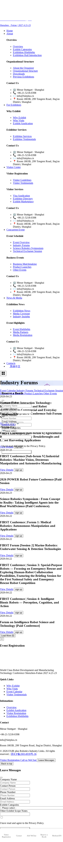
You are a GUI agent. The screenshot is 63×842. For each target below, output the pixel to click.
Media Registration (22, 335)
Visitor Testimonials (23, 183)
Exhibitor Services (22, 136)
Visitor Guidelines (22, 180)
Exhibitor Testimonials (24, 139)
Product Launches (22, 267)
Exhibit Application (23, 123)
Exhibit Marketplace (23, 201)
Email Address (7, 798)
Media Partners (20, 332)
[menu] (3, 373)
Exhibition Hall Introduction (27, 55)
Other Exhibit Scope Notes (13, 810)
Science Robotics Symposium (28, 248)
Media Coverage (21, 313)
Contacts (10, 363)
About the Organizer (23, 68)
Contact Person (8, 785)
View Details (6, 469)
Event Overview (21, 242)
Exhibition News (21, 310)
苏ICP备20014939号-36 (24, 754)
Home (9, 30)
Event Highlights (21, 329)
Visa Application (21, 195)
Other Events (19, 269)
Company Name (8, 779)
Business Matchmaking (25, 264)
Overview (18, 46)
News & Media (14, 297)
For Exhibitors (13, 104)
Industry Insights (21, 316)
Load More (7, 635)
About (9, 33)
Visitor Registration (16, 713)
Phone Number (8, 792)
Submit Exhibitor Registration (16, 452)
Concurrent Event (15, 229)
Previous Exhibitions (23, 76)
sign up (18, 470)
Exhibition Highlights (24, 52)
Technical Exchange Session (27, 251)
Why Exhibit (19, 117)
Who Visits (18, 120)
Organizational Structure (25, 70)
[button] (32, 427)
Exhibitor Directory (23, 198)
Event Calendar (14, 691)
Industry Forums (21, 245)
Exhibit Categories (22, 49)
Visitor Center (13, 167)
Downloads (19, 73)
